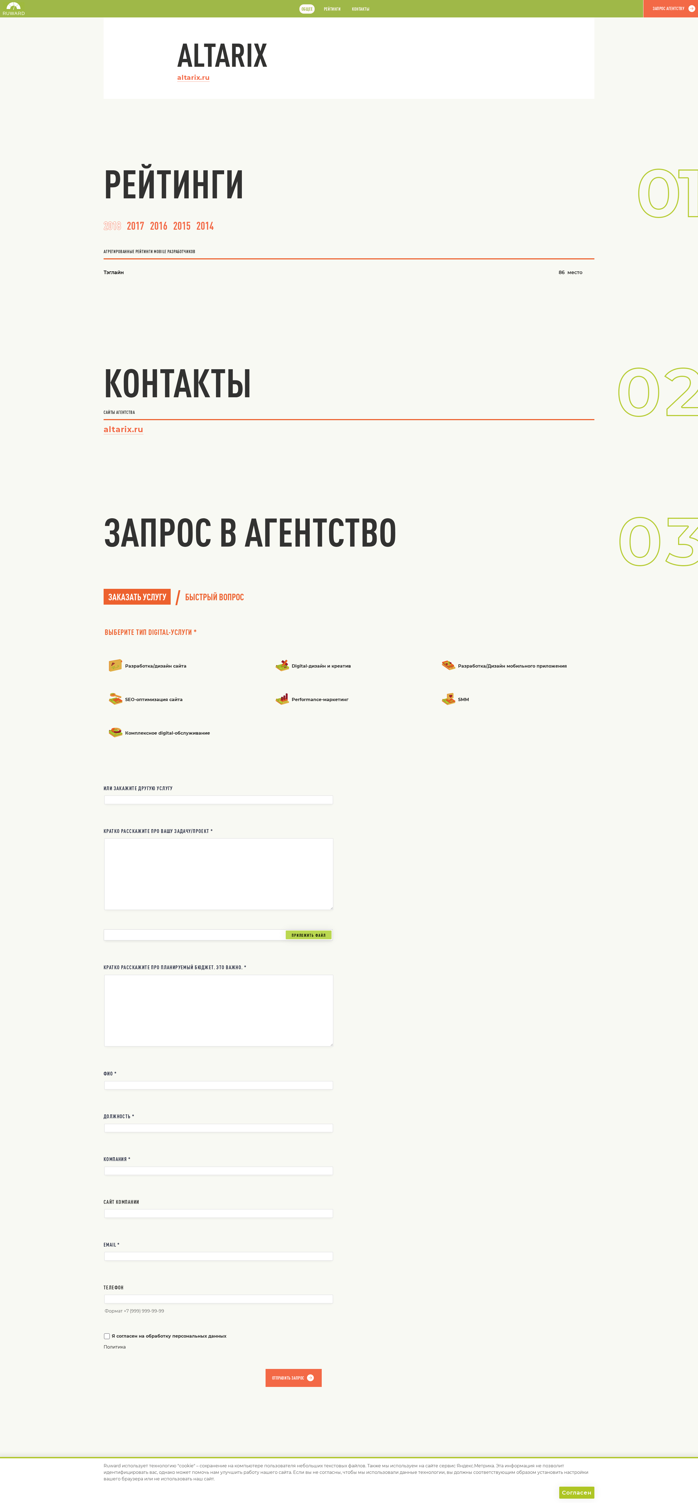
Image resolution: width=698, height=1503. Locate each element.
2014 (205, 225)
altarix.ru (193, 77)
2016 (158, 225)
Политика (115, 1347)
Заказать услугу (137, 597)
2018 (112, 225)
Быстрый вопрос (214, 597)
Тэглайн (114, 272)
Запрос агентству (668, 8)
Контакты (360, 9)
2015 (182, 225)
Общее (307, 9)
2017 (135, 225)
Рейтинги (332, 9)
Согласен (577, 1492)
